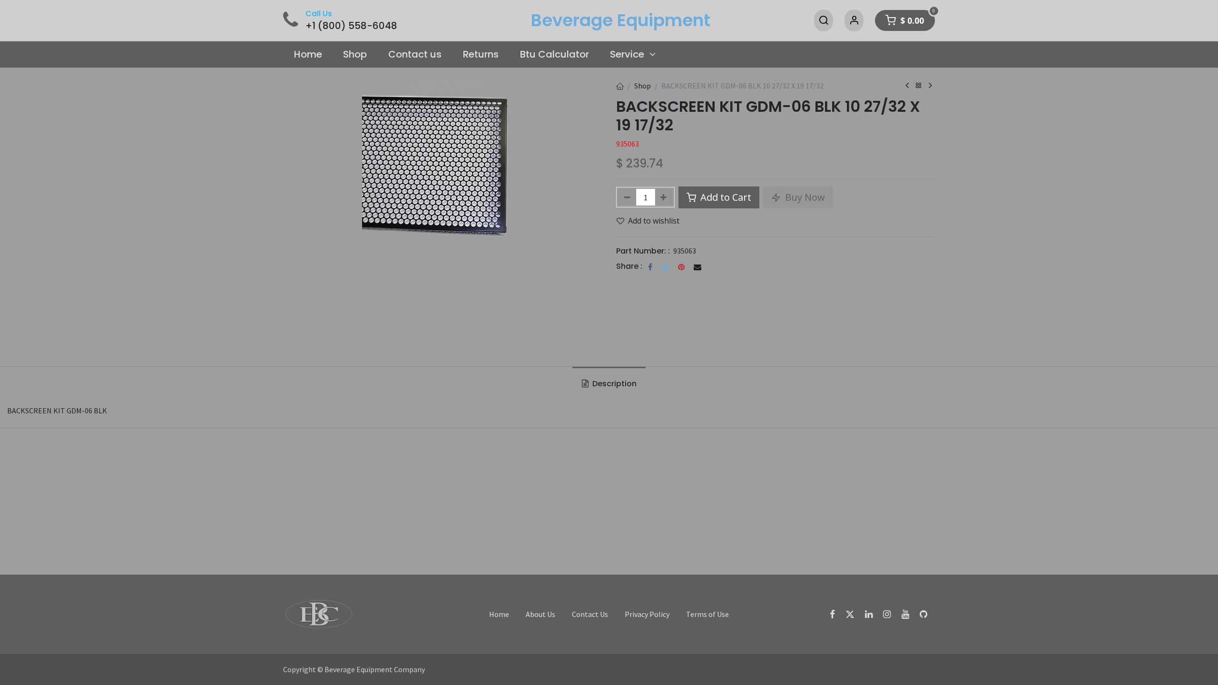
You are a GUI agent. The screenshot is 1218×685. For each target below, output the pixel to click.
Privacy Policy (647, 614)
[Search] (823, 20)
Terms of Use (707, 614)
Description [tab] (613, 383)
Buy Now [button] (804, 197)
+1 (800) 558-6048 (351, 25)
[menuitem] (308, 54)
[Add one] (664, 197)
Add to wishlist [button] (653, 220)
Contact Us (590, 614)
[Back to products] (918, 86)
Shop (642, 85)
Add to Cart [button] (724, 197)
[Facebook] (650, 267)
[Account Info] (854, 20)
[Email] (697, 267)
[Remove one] (627, 197)
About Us (540, 614)
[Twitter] (665, 267)
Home (499, 614)
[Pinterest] (681, 267)
